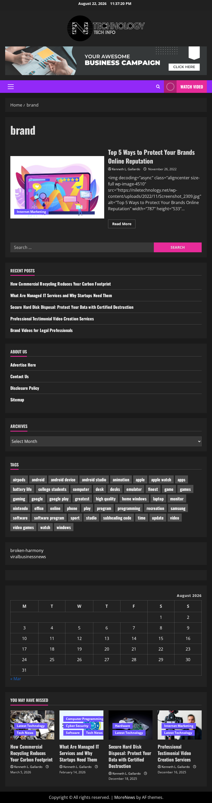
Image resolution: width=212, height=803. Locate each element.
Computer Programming (84, 719)
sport (75, 518)
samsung (178, 508)
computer (81, 489)
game (168, 489)
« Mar (15, 679)
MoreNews (124, 797)
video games (23, 527)
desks (115, 489)
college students (52, 489)
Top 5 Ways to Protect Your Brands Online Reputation (57, 187)
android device (63, 479)
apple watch (161, 479)
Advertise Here (23, 365)
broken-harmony (26, 550)
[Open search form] (158, 87)
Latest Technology (31, 726)
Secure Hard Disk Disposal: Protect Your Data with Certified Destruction (71, 307)
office (39, 508)
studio (91, 518)
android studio (94, 479)
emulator (134, 489)
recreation (155, 508)
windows (64, 527)
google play (59, 499)
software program (49, 518)
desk (100, 489)
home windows (134, 499)
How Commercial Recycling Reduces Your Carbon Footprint (60, 284)
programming (129, 508)
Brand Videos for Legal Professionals (41, 330)
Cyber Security (77, 726)
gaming (19, 499)
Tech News (25, 733)
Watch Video (191, 87)
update (158, 518)
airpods (19, 479)
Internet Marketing (31, 211)
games (185, 489)
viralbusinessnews (28, 556)
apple (140, 479)
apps (181, 479)
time (142, 518)
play (87, 508)
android (38, 479)
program (104, 508)
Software (73, 733)
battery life (22, 489)
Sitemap (17, 399)
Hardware (122, 726)
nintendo (20, 508)
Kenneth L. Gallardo (126, 169)
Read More (123, 224)
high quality (106, 499)
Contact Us (19, 376)
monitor (177, 499)
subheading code (117, 518)
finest (153, 489)
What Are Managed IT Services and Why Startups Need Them (61, 295)
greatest (82, 499)
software (20, 518)
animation (121, 479)
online (55, 508)
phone (72, 508)
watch (45, 527)
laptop (158, 499)
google (37, 499)
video (174, 518)
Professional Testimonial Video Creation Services (52, 318)
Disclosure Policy (24, 388)
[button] (10, 86)
